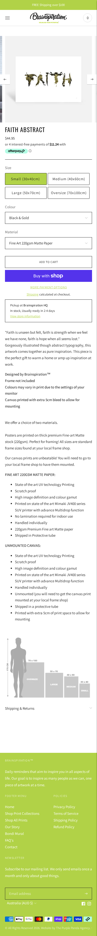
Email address (19, 888)
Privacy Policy (64, 806)
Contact (11, 847)
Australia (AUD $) (20, 903)
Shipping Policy (65, 820)
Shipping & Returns (19, 708)
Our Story (12, 826)
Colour (10, 207)
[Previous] (5, 79)
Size (8, 167)
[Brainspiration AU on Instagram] (89, 904)
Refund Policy (63, 826)
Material (11, 232)
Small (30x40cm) (26, 178)
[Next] (92, 79)
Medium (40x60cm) (68, 178)
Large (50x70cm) (26, 192)
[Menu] (7, 17)
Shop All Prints (16, 820)
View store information (25, 316)
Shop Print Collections (22, 813)
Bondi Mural (14, 833)
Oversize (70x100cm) (69, 192)
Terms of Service (65, 813)
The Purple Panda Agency (73, 928)
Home (9, 806)
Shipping (33, 294)
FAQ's (9, 840)
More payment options (48, 287)
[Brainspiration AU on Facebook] (83, 904)
